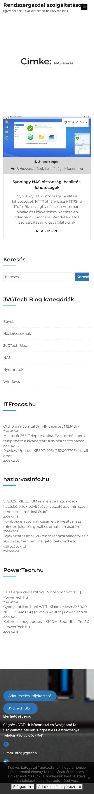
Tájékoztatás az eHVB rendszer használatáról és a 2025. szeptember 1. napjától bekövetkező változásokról (45, 541)
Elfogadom (22, 787)
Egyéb (9, 321)
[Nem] (88, 778)
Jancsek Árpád (48, 162)
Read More (47, 231)
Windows (11, 382)
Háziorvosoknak (17, 333)
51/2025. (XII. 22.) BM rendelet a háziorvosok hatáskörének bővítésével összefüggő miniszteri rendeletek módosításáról (45, 506)
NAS (7, 358)
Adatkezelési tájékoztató (29, 696)
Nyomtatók (13, 370)
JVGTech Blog (15, 345)
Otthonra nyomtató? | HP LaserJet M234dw (41, 426)
